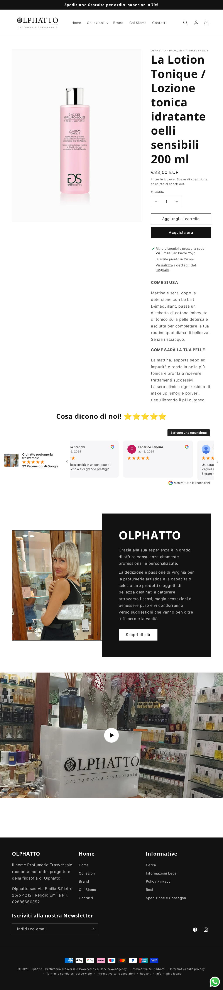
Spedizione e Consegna (166, 898)
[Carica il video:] (111, 735)
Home (84, 865)
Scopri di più (138, 634)
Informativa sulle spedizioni (116, 973)
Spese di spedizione (192, 179)
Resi (149, 890)
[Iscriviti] (93, 929)
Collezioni (87, 873)
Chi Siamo (87, 890)
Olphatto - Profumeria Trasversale (54, 969)
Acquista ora (181, 232)
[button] (97, 23)
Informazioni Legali (162, 873)
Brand (84, 881)
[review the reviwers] (91, 447)
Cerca (151, 865)
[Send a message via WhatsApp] (215, 982)
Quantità (157, 192)
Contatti (86, 898)
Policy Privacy (158, 881)
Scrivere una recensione (189, 432)
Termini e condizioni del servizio (69, 973)
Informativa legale (169, 973)
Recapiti (145, 973)
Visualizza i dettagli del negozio (176, 267)
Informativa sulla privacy (187, 969)
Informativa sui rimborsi (148, 969)
